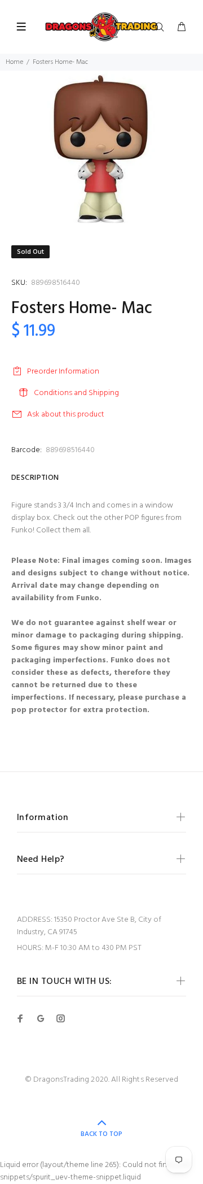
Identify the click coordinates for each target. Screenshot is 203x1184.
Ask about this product (65, 414)
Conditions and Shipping (76, 393)
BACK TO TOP (101, 1134)
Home (14, 62)
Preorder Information (63, 371)
